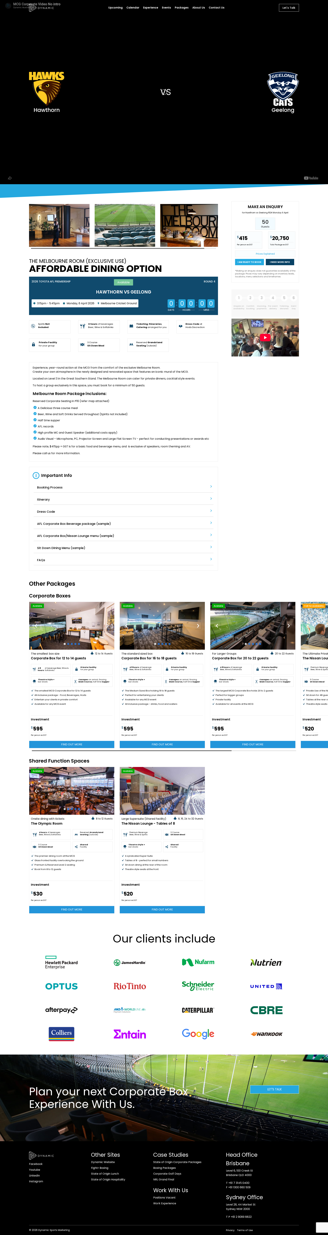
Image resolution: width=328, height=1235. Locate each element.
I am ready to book (249, 262)
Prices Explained (265, 253)
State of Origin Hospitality (108, 1179)
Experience (150, 7)
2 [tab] (68, 644)
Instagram (36, 1181)
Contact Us (216, 7)
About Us (198, 7)
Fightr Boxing (99, 1168)
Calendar (132, 7)
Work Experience (164, 1203)
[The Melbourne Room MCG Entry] (59, 247)
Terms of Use (245, 1230)
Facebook (36, 1164)
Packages (182, 7)
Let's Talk (289, 8)
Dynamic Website (103, 1162)
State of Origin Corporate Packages (177, 1162)
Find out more (71, 744)
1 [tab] (65, 644)
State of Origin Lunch (105, 1174)
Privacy (230, 1230)
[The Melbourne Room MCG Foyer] (190, 247)
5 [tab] (79, 644)
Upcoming (115, 7)
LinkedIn (34, 1176)
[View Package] (71, 626)
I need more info (280, 262)
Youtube (34, 1170)
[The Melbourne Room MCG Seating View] (125, 247)
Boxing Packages (164, 1168)
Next (107, 626)
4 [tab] (75, 644)
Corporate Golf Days (167, 1174)
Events (166, 7)
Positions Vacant (164, 1198)
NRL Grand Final (163, 1179)
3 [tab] (72, 644)
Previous (36, 626)
